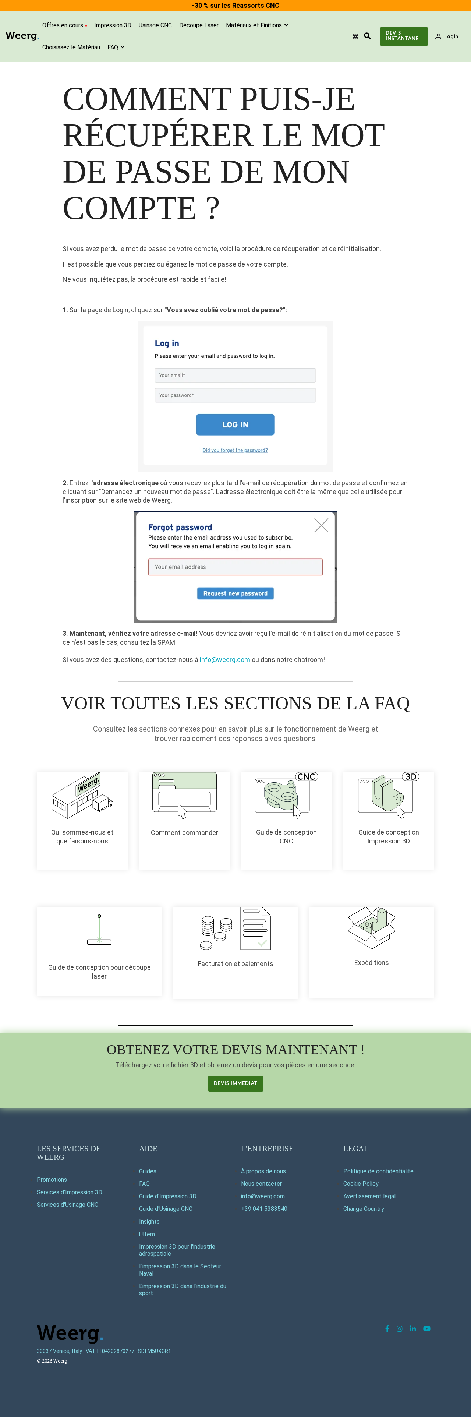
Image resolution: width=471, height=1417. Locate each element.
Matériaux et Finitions (254, 25)
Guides (147, 1171)
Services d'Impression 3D (69, 1192)
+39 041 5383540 (264, 1208)
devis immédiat (236, 1083)
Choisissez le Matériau (71, 47)
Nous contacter (261, 1183)
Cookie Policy (361, 1183)
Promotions (52, 1179)
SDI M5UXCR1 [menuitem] (154, 1351)
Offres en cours (62, 25)
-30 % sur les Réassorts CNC (235, 5)
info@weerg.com (225, 659)
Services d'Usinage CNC (67, 1204)
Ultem (147, 1234)
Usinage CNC (155, 25)
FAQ (113, 47)
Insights (149, 1221)
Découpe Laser (199, 25)
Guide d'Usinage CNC (165, 1208)
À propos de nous (263, 1171)
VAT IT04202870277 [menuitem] (110, 1351)
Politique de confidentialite (378, 1171)
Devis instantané (402, 36)
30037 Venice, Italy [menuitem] (59, 1351)
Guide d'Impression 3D (167, 1196)
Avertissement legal (369, 1196)
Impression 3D (112, 25)
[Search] (367, 36)
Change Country (363, 1208)
